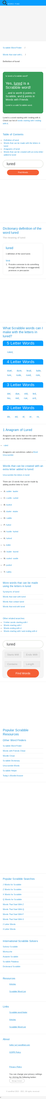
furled (8, 525)
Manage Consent (17, 1081)
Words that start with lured (14, 597)
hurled (15, 532)
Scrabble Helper (10, 771)
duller (8, 545)
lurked (9, 538)
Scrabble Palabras (11, 962)
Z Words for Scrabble (12, 889)
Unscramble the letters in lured (16, 475)
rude (18, 375)
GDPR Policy (15, 1052)
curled (15, 498)
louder (9, 552)
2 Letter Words (9, 924)
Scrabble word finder (18, 1012)
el (24, 416)
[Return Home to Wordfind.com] (4, 5)
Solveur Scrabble (10, 947)
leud (29, 370)
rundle (15, 558)
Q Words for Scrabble (12, 899)
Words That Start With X (13, 919)
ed (16, 416)
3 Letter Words (9, 929)
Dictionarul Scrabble (11, 966)
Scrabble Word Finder (12, 746)
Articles (12, 984)
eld (26, 393)
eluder (15, 511)
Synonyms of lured (11, 592)
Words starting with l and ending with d (20, 631)
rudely (9, 572)
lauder (15, 491)
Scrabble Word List (17, 991)
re (38, 416)
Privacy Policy (15, 1067)
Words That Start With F (13, 914)
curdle (9, 498)
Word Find (14, 4)
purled (9, 565)
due (17, 393)
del (8, 393)
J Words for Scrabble (12, 885)
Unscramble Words (11, 766)
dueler (9, 511)
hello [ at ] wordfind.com (19, 1045)
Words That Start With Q (13, 909)
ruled (9, 352)
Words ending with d (12, 628)
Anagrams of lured (12, 149)
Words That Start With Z (13, 904)
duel (9, 370)
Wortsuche (7, 952)
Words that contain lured (13, 602)
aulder (9, 491)
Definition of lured (11, 140)
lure (9, 375)
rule (38, 375)
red (17, 398)
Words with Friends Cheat (14, 751)
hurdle (9, 532)
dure (19, 370)
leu (8, 398)
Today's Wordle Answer (13, 776)
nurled (9, 558)
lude (38, 370)
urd (34, 398)
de (8, 416)
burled (9, 505)
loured (15, 552)
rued (28, 375)
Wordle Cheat (9, 756)
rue (25, 398)
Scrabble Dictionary (11, 761)
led (34, 393)
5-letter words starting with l (16, 622)
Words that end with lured (14, 607)
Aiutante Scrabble (10, 957)
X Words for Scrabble (12, 894)
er (31, 416)
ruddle (9, 518)
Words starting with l (12, 625)
